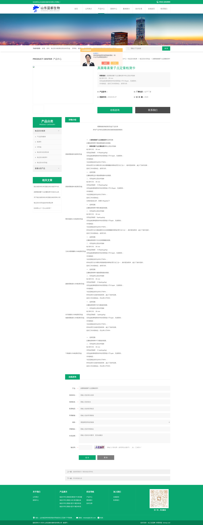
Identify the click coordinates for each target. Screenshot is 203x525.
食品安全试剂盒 (145, 59)
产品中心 (101, 9)
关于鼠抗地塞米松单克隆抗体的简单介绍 (47, 197)
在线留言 (151, 9)
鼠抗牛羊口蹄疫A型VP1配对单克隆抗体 (70, 507)
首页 (76, 9)
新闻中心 (113, 9)
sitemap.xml (166, 523)
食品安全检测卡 (42, 157)
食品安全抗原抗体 (43, 152)
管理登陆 (159, 523)
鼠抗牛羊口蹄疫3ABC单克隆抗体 (70, 500)
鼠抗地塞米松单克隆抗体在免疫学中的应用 (47, 186)
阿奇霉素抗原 (77, 478)
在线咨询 (114, 110)
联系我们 (164, 9)
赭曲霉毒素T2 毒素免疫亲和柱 (83, 471)
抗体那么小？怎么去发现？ (42, 208)
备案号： (66, 523)
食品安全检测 (132, 59)
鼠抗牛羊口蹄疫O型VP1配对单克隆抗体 (70, 504)
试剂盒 (39, 147)
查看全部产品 (40, 168)
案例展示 (126, 9)
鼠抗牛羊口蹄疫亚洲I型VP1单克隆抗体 (71, 497)
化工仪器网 (151, 523)
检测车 (39, 142)
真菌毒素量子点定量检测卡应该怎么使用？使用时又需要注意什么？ (47, 192)
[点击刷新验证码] (99, 447)
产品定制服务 (41, 136)
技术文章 (138, 9)
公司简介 (88, 9)
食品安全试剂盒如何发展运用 (43, 203)
